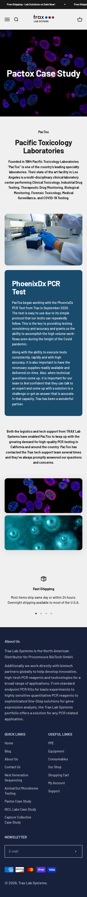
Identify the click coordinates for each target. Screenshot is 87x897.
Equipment (56, 751)
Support (54, 791)
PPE (51, 743)
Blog (8, 751)
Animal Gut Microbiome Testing (21, 790)
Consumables (58, 759)
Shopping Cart (58, 775)
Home (9, 743)
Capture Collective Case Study (18, 819)
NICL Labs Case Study (20, 809)
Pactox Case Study (18, 801)
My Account (56, 783)
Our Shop (54, 767)
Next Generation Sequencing (16, 777)
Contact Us (12, 767)
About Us (11, 759)
